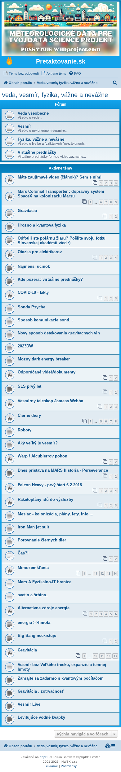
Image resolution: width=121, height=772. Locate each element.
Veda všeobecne (33, 113)
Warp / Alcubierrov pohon (42, 456)
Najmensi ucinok (34, 266)
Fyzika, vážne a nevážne (41, 139)
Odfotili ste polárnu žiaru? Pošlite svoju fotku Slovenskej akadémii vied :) (61, 240)
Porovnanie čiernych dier (42, 540)
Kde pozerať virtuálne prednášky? (50, 279)
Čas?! (23, 553)
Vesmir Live (29, 704)
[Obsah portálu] (9, 62)
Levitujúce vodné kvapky (41, 717)
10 (95, 656)
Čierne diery (29, 415)
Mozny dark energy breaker (44, 359)
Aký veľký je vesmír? (38, 443)
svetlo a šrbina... (34, 595)
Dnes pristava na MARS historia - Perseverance (63, 470)
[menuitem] (21, 73)
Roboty (24, 430)
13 (108, 573)
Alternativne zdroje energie (43, 608)
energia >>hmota (34, 622)
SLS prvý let (29, 386)
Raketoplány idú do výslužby (45, 499)
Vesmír (24, 126)
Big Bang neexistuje (37, 635)
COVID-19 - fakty (33, 292)
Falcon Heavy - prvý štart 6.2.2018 (50, 485)
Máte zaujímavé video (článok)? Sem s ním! (59, 177)
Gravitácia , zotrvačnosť (41, 691)
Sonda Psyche (31, 307)
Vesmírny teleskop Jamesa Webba (50, 401)
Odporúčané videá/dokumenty (46, 372)
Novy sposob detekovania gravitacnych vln (59, 333)
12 (102, 573)
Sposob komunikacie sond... (45, 320)
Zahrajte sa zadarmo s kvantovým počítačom (61, 678)
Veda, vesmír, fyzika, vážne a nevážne (55, 94)
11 (95, 573)
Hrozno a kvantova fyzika (42, 225)
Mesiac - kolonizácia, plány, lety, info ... (55, 514)
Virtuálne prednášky (37, 152)
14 (115, 573)
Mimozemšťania (33, 567)
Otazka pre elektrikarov (40, 251)
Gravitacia (27, 210)
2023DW (25, 346)
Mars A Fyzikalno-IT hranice (44, 582)
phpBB (45, 757)
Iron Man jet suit (33, 527)
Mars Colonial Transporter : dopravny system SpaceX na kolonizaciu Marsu (61, 193)
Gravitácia (27, 650)
